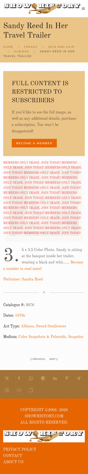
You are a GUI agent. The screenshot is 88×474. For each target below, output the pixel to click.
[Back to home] (42, 8)
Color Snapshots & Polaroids (42, 337)
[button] (83, 8)
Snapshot (76, 337)
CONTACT (12, 456)
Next (52, 359)
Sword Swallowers (51, 326)
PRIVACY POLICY (19, 450)
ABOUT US (13, 462)
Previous (38, 359)
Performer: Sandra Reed (23, 279)
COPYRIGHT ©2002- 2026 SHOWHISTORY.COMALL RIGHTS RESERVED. (44, 416)
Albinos (27, 326)
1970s (20, 316)
